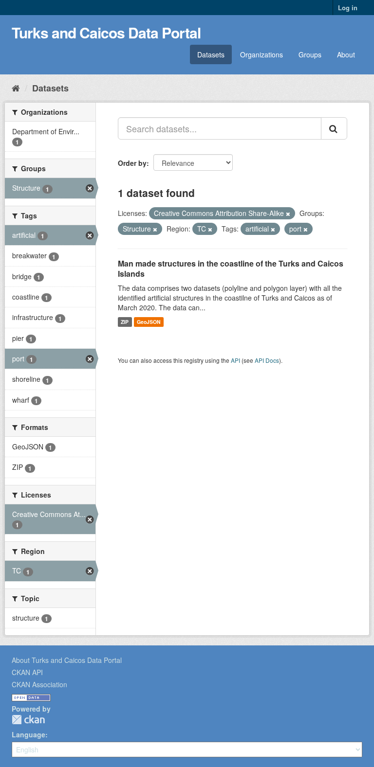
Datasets (210, 54)
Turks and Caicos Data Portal (106, 32)
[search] (334, 128)
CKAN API (27, 672)
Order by (132, 163)
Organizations (261, 54)
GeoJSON (149, 321)
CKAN (28, 719)
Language (28, 734)
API (235, 360)
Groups (310, 54)
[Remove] (288, 213)
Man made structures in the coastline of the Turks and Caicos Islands (230, 268)
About (346, 54)
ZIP (125, 321)
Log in (347, 7)
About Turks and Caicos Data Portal (67, 660)
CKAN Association (39, 684)
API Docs (267, 360)
